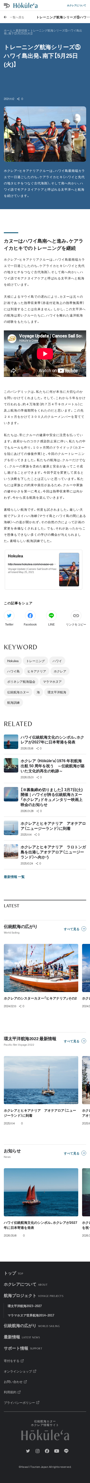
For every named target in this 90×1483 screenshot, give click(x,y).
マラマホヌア (52, 681)
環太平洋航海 (57, 692)
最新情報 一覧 (14, 876)
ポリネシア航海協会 (21, 681)
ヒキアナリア (36, 671)
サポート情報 (23, 1348)
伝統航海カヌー (18, 692)
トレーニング (35, 660)
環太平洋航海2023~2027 (25, 1305)
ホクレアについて (76, 5)
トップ (13, 1273)
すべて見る (71, 928)
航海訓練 (13, 702)
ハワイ (57, 660)
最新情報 (22, 1337)
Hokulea (12, 660)
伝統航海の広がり (32, 1325)
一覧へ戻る (17, 17)
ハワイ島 (13, 671)
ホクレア (60, 671)
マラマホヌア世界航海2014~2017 (31, 1315)
